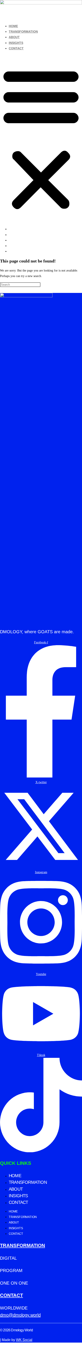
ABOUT (14, 37)
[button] (41, 138)
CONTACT (16, 48)
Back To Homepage (12, 290)
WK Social (24, 1340)
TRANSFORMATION (23, 31)
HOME (13, 26)
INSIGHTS (16, 43)
